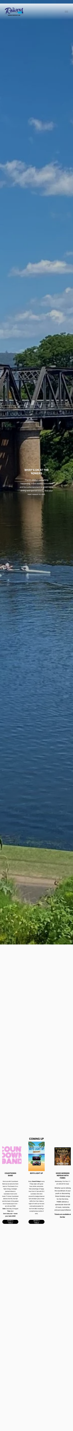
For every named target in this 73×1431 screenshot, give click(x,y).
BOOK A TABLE (10, 1222)
